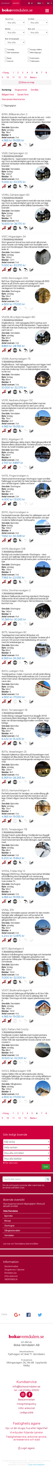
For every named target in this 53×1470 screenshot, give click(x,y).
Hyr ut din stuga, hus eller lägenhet (26, 1428)
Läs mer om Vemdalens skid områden (20, 1244)
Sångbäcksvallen (12, 1230)
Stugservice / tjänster (15, 1269)
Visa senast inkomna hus (13, 99)
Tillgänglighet (10, 105)
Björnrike (8, 1216)
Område (34, 90)
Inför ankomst (11, 1276)
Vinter (16, 3)
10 (7, 77)
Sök (46, 1166)
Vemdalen (9, 1235)
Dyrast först (23, 94)
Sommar (5, 3)
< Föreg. (5, 72)
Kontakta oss (11, 1273)
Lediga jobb (26, 1412)
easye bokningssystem (37, 1465)
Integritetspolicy (26, 1404)
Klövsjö (7, 1221)
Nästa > (33, 77)
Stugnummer (21, 90)
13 (25, 77)
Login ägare (27, 1448)
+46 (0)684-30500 (28, 1390)
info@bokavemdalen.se (26, 1386)
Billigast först (8, 94)
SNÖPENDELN (11, 1279)
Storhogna (9, 1225)
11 (13, 77)
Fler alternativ (11, 1163)
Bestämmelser (11, 1266)
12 (19, 77)
